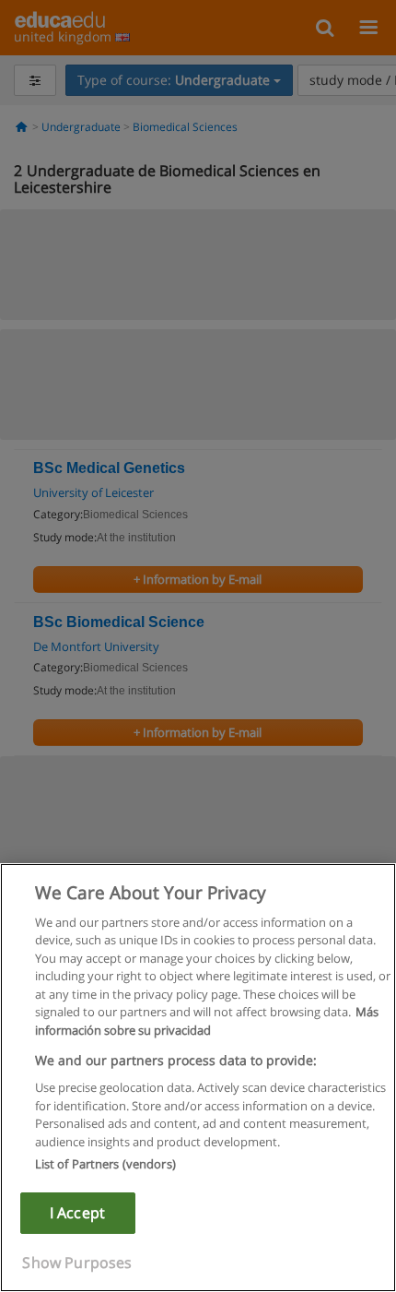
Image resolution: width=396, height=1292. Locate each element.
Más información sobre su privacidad (207, 1020)
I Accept (77, 1213)
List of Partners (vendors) (105, 1164)
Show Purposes (77, 1262)
